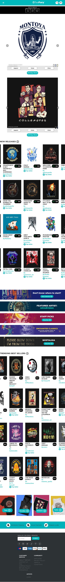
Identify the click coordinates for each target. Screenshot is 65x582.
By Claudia (12, 413)
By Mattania (7, 238)
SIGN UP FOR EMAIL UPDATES (28, 535)
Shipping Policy (25, 566)
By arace (44, 447)
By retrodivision (8, 271)
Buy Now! (32, 73)
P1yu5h (11, 128)
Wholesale (23, 570)
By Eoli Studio (28, 169)
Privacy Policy (39, 560)
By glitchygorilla (8, 206)
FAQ (20, 564)
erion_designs (13, 66)
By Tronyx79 (46, 380)
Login (29, 577)
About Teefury (25, 560)
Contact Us (23, 562)
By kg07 (12, 386)
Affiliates (38, 558)
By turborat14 (7, 174)
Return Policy (24, 568)
